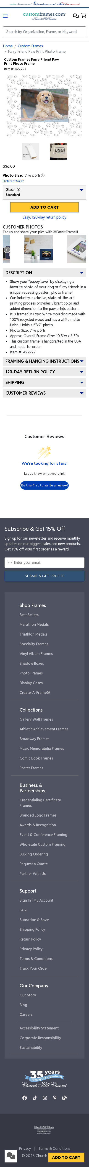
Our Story (28, 995)
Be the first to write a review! (44, 485)
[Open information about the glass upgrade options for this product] (18, 189)
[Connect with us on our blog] (64, 1098)
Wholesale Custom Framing (42, 844)
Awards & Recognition (38, 825)
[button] (76, 16)
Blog (23, 1005)
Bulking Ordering (34, 854)
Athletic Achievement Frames (44, 729)
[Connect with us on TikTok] (35, 1098)
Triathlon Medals (33, 634)
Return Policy (30, 939)
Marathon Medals (34, 624)
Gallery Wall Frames (36, 719)
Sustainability (31, 1047)
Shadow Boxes (32, 663)
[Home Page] (44, 1129)
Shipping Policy (32, 929)
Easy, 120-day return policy (44, 217)
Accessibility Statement (39, 1028)
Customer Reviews (25, 393)
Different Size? (13, 181)
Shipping (14, 382)
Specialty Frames (34, 644)
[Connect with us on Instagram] (45, 1098)
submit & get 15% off (44, 576)
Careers (26, 1014)
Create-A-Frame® (35, 692)
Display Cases (31, 683)
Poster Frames (31, 768)
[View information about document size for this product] (42, 175)
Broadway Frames (34, 738)
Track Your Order (34, 968)
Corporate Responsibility (40, 1038)
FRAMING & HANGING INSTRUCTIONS (42, 361)
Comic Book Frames (36, 758)
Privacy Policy (31, 949)
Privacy (25, 1148)
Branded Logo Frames (38, 815)
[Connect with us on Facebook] (24, 1098)
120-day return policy (30, 371)
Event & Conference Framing (43, 834)
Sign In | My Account (36, 900)
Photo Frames (31, 673)
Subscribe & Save (34, 919)
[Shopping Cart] (83, 16)
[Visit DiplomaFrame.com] (44, 3)
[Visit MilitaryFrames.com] (68, 3)
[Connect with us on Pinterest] (54, 1098)
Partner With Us (33, 873)
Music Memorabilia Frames (42, 748)
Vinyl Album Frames (36, 653)
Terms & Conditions (36, 958)
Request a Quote (34, 864)
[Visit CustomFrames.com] (20, 3)
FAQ (23, 910)
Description (18, 272)
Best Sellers (29, 614)
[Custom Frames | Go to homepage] (44, 16)
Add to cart (44, 207)
